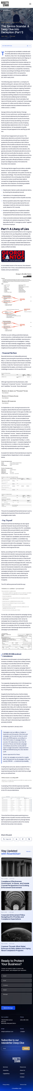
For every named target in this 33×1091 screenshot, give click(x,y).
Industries (5, 1070)
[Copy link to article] (30, 10)
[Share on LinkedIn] (16, 839)
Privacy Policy (6, 1084)
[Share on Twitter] (29, 839)
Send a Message (8, 1008)
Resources (23, 1067)
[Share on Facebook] (22, 839)
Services (5, 1067)
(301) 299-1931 (24, 1020)
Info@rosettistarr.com (7, 1031)
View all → (29, 851)
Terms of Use (23, 1084)
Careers (22, 1073)
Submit (26, 1048)
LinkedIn (22, 1031)
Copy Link (8, 839)
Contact (22, 1077)
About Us (22, 1070)
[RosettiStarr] (5, 4)
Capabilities (6, 1073)
